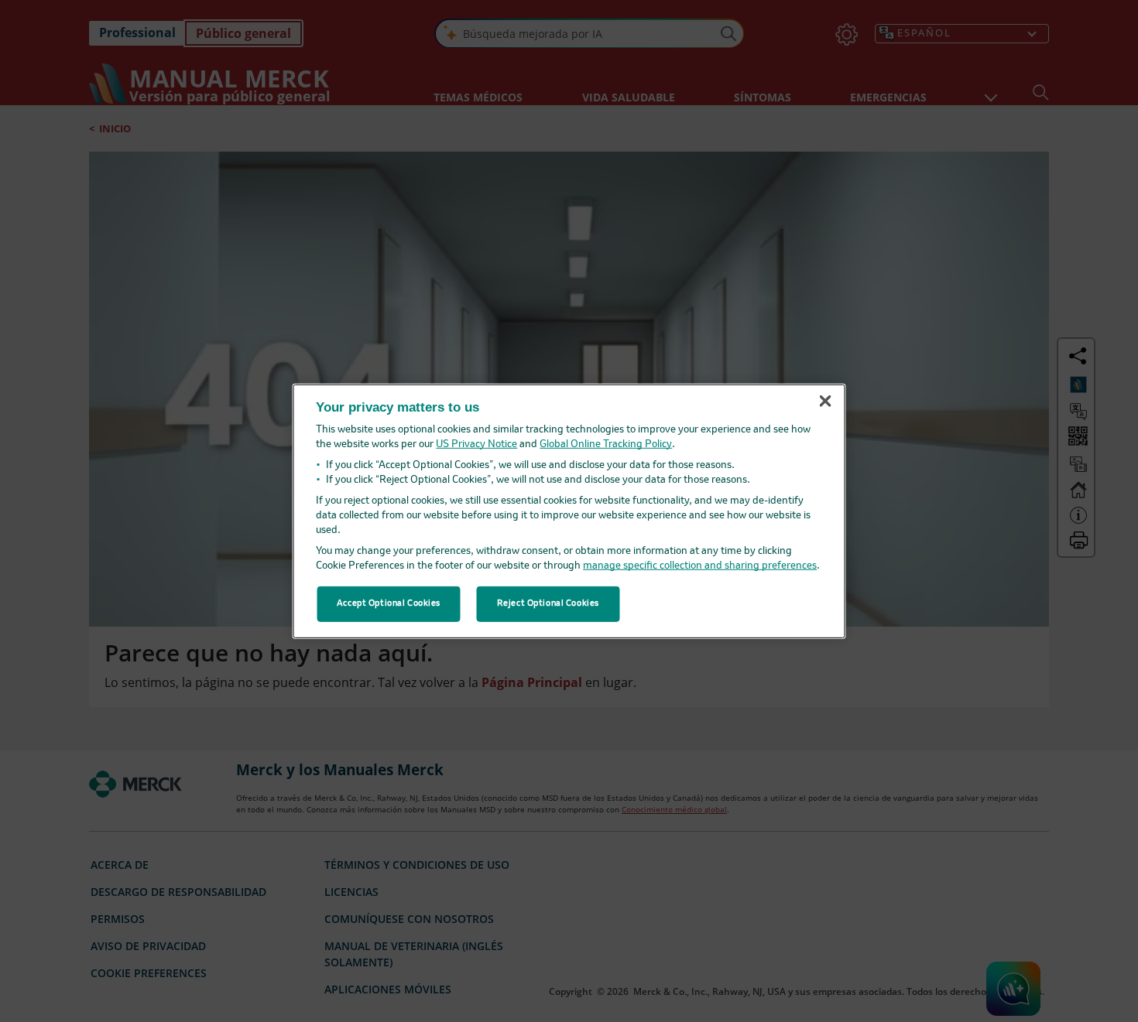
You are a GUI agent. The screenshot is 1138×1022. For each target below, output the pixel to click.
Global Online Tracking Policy (606, 444)
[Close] (825, 402)
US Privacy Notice (476, 444)
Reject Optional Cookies (548, 603)
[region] (569, 510)
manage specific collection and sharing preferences (700, 566)
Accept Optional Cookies (388, 603)
